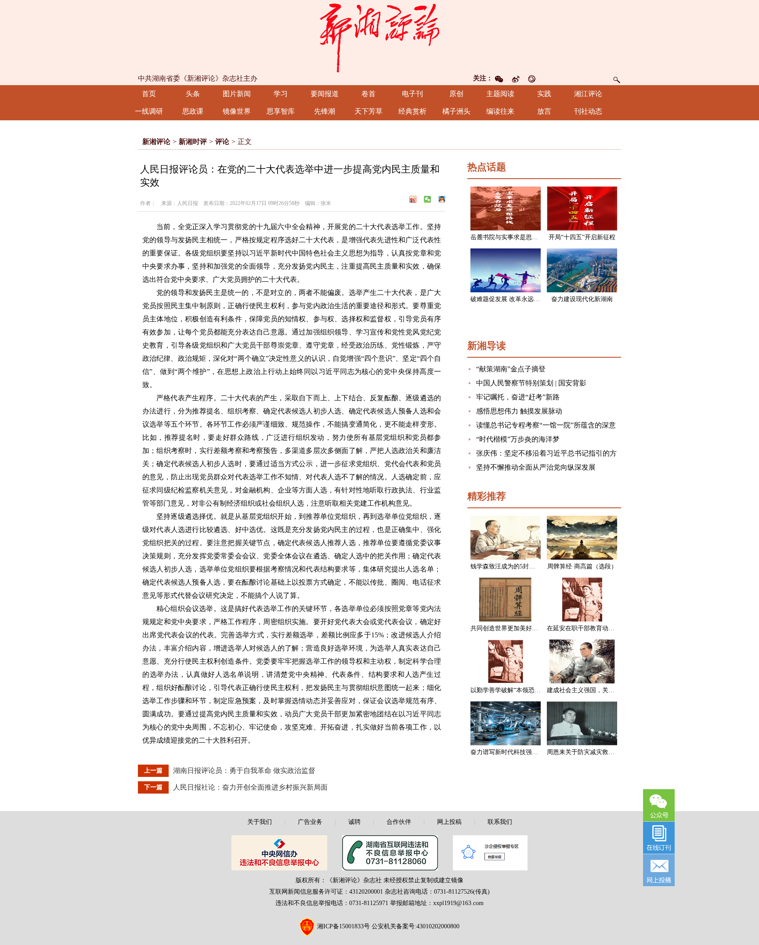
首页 (149, 93)
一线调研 (149, 111)
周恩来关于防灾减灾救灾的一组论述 (596, 752)
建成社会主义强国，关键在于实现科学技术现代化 (614, 690)
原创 (456, 93)
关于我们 (259, 822)
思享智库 (281, 111)
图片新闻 (237, 93)
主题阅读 (500, 93)
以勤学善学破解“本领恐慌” (506, 690)
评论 (222, 141)
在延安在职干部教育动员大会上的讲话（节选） (611, 628)
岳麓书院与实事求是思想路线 (510, 237)
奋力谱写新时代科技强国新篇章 (513, 752)
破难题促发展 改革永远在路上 (511, 299)
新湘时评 (193, 141)
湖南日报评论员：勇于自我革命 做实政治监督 (244, 770)
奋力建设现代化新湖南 (582, 299)
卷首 (368, 93)
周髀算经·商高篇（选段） (582, 566)
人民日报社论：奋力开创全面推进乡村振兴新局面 (250, 787)
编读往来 (500, 111)
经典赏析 (412, 111)
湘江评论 (588, 93)
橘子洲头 (456, 111)
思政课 (192, 111)
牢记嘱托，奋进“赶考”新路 (518, 397)
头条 (193, 93)
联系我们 (500, 822)
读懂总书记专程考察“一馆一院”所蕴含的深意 (546, 425)
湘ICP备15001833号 (343, 926)
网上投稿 (449, 822)
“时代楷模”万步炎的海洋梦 (518, 439)
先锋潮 (324, 111)
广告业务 (310, 822)
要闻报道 (325, 93)
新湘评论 (156, 141)
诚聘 (354, 822)
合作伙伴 (399, 822)
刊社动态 (588, 111)
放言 (544, 111)
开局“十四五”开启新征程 (582, 237)
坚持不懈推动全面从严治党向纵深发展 (536, 467)
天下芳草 (368, 111)
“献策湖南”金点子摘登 (511, 369)
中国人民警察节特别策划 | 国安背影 (531, 383)
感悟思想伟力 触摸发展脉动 (519, 411)
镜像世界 (237, 111)
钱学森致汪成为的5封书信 (505, 566)
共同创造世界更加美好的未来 (510, 628)
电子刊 (412, 93)
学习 (281, 93)
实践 (544, 93)
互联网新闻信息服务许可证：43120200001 (326, 891)
